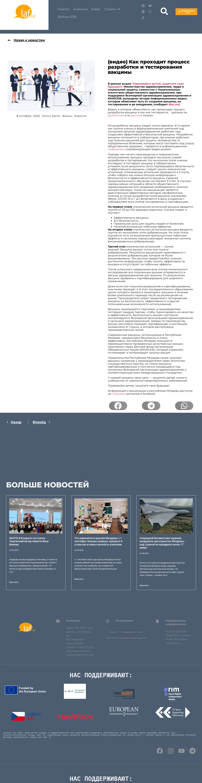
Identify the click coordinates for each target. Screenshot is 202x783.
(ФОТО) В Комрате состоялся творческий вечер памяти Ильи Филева (29, 541)
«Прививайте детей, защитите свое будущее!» (146, 85)
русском (136, 115)
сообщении (116, 149)
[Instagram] (150, 12)
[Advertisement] (28, 455)
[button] (118, 405)
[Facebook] (143, 6)
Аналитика (80, 9)
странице (118, 393)
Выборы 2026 (67, 16)
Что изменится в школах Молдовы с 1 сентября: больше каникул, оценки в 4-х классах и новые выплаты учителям (98, 541)
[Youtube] (150, 6)
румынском (116, 115)
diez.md (174, 104)
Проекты (110, 9)
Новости (64, 9)
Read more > (14, 582)
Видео (95, 9)
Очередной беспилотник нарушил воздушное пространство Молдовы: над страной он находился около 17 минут (162, 543)
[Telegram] (143, 12)
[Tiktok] (143, 18)
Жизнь (67, 116)
